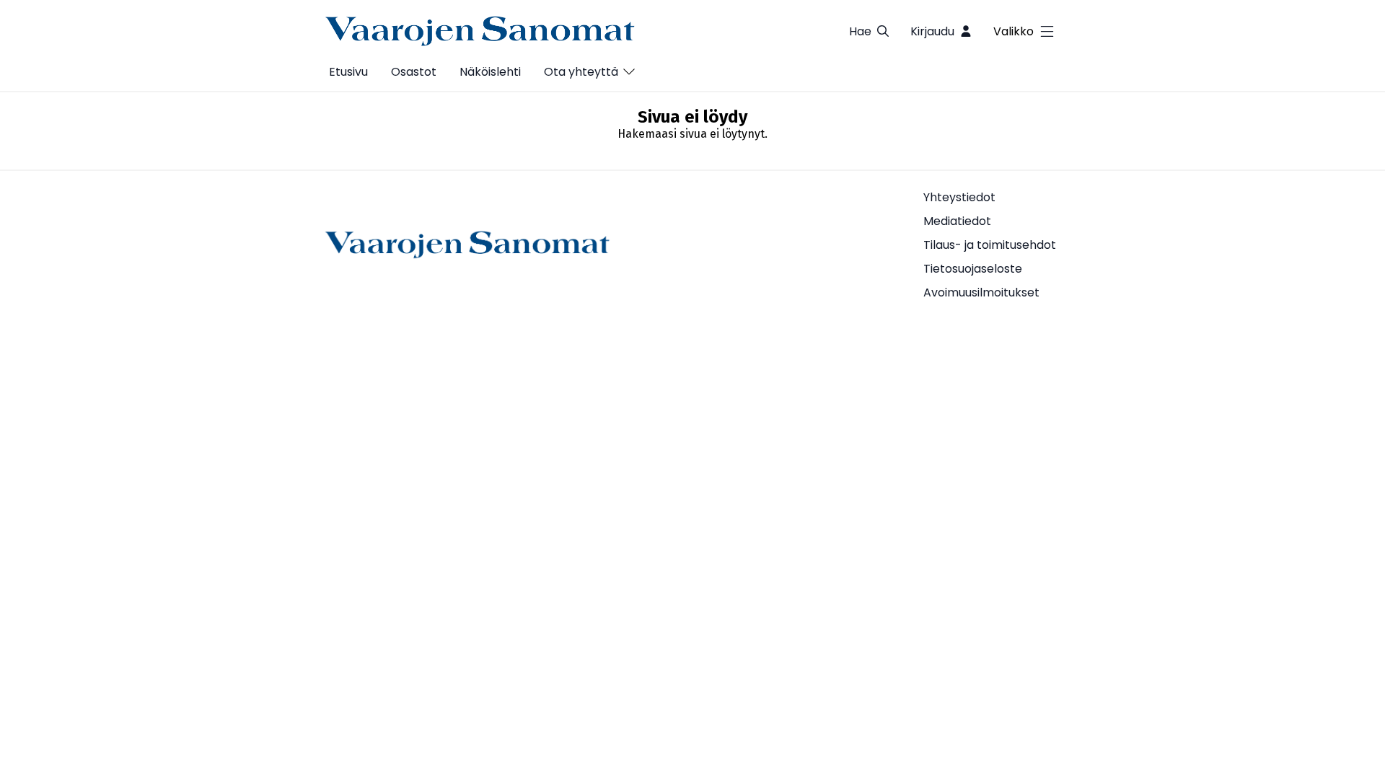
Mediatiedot (957, 221)
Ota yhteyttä (581, 71)
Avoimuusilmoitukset (981, 292)
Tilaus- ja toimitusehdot (989, 245)
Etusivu (348, 71)
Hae (860, 31)
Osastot (413, 71)
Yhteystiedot (959, 197)
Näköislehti (490, 71)
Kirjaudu (932, 31)
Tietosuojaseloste (972, 268)
